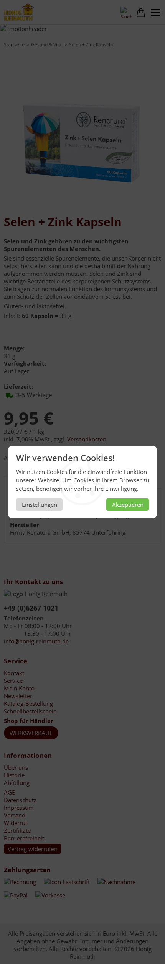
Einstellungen (39, 504)
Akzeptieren (128, 504)
